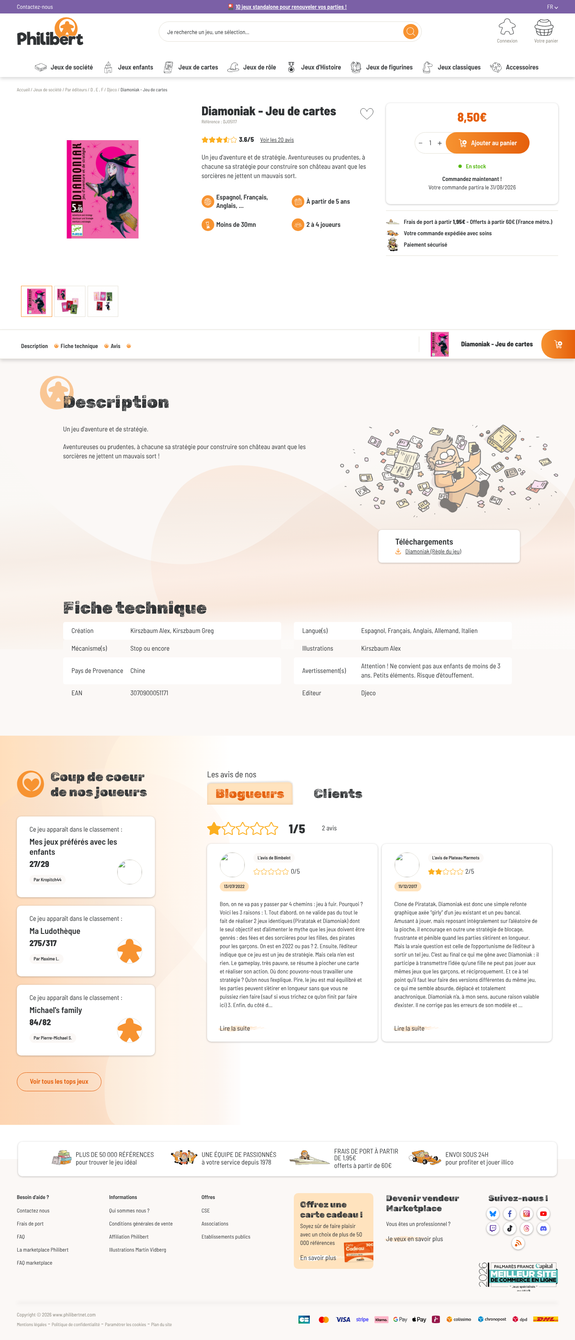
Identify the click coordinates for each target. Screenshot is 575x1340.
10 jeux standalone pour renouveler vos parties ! (291, 6)
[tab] (250, 794)
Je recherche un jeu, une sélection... (208, 32)
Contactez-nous (35, 6)
